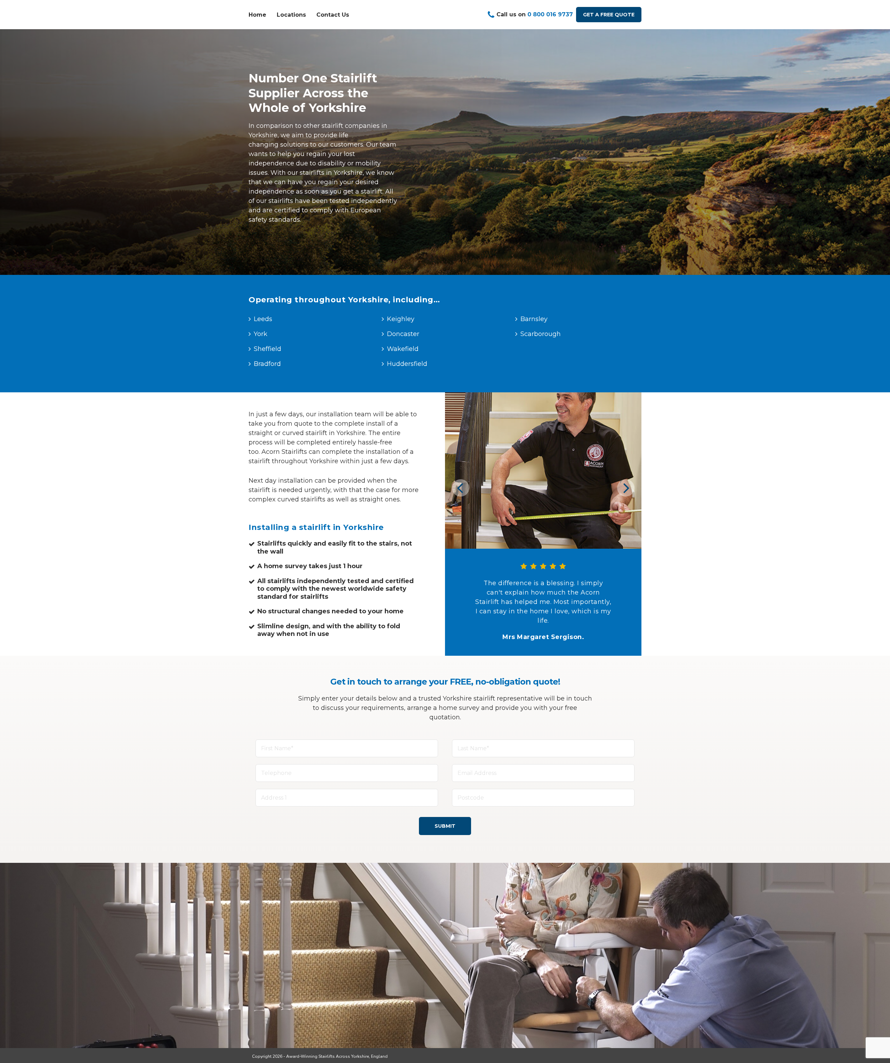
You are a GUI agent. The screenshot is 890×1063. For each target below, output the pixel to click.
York (260, 334)
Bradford (267, 364)
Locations (291, 14)
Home (257, 14)
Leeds (263, 319)
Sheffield (267, 349)
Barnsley (534, 319)
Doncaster (403, 334)
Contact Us (332, 14)
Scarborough (540, 334)
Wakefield (403, 349)
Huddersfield (407, 364)
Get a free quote (608, 14)
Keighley (400, 319)
